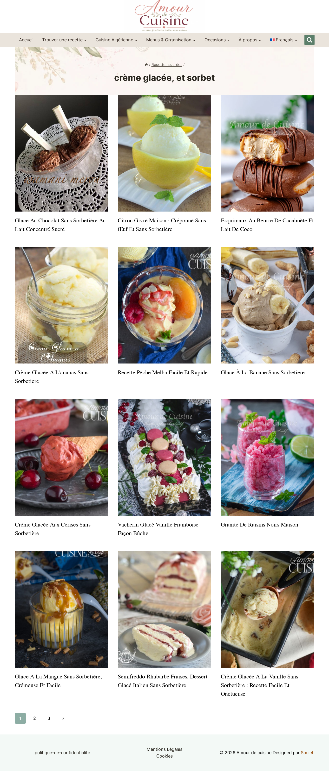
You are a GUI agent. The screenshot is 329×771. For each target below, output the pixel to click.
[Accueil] (146, 64)
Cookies (164, 755)
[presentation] (61, 153)
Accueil (26, 39)
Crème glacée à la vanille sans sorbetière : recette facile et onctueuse (259, 684)
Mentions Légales (164, 749)
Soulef (307, 752)
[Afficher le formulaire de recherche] (309, 40)
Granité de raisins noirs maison (259, 524)
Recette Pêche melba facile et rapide (163, 372)
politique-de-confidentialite (62, 752)
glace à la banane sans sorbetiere (263, 372)
